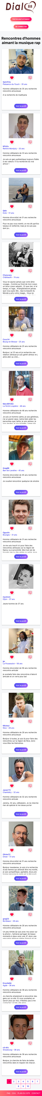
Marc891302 (8, 404)
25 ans (22, 342)
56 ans (19, 663)
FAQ (8, 1093)
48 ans (23, 406)
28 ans (11, 728)
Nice (5, 728)
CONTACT (36, 1093)
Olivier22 (6, 854)
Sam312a (7, 82)
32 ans (16, 792)
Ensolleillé (7, 983)
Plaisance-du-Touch (11, 84)
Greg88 (6, 468)
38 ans (12, 985)
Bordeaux (7, 921)
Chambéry (7, 792)
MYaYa (6, 146)
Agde (5, 985)
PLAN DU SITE (24, 1093)
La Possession (9, 663)
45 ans (21, 470)
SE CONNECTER (21, 26)
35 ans (24, 84)
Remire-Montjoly (10, 148)
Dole (5, 213)
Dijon (5, 599)
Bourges (6, 535)
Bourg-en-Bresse (10, 342)
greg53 (6, 919)
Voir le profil (21, 106)
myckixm (6, 597)
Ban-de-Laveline (10, 470)
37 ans (12, 599)
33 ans (21, 148)
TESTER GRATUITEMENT (21, 19)
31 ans (14, 535)
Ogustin (6, 532)
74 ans (16, 277)
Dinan (5, 857)
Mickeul (6, 726)
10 (28, 1086)
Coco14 (6, 339)
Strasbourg (7, 1050)
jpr (4, 661)
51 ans (11, 213)
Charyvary (7, 275)
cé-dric (6, 1047)
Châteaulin (7, 277)
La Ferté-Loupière (10, 406)
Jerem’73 (7, 790)
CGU (14, 1093)
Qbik (5, 211)
